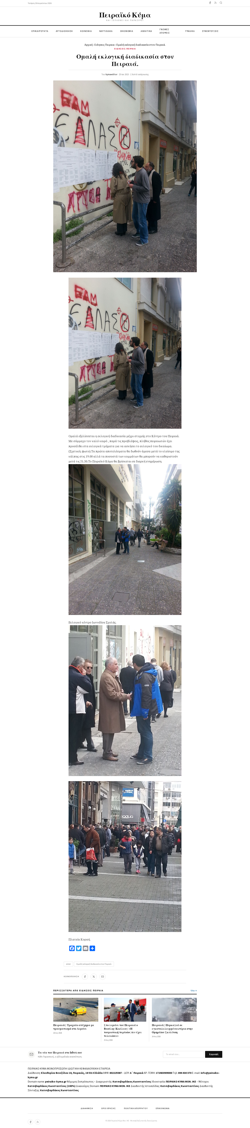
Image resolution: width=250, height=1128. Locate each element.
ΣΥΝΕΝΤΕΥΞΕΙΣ (210, 31)
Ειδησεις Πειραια (104, 45)
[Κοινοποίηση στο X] (94, 977)
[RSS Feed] (215, 3)
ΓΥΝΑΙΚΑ (190, 31)
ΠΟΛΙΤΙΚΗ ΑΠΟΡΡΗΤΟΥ (136, 1108)
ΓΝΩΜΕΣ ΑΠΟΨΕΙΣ (165, 31)
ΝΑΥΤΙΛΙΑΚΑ (106, 31)
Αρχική (89, 45)
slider (68, 964)
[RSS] (37, 1122)
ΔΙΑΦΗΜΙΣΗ (87, 1108)
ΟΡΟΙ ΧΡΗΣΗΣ (108, 1108)
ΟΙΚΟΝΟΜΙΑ (126, 31)
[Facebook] (210, 3)
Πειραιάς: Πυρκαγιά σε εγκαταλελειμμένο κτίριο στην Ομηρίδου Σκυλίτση (172, 1028)
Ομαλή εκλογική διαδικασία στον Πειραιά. (94, 964)
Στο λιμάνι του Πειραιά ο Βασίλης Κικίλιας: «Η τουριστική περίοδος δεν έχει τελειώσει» (123, 1030)
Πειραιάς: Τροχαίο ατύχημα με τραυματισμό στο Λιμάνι (73, 1026)
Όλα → (194, 990)
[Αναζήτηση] (221, 3)
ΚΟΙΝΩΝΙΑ (86, 31)
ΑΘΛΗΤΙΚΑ (146, 31)
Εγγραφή (213, 1054)
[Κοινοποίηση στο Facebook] (85, 977)
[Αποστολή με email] (102, 977)
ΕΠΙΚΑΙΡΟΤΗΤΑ (39, 31)
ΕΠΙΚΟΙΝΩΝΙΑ (163, 1108)
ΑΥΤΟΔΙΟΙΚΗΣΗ (64, 31)
